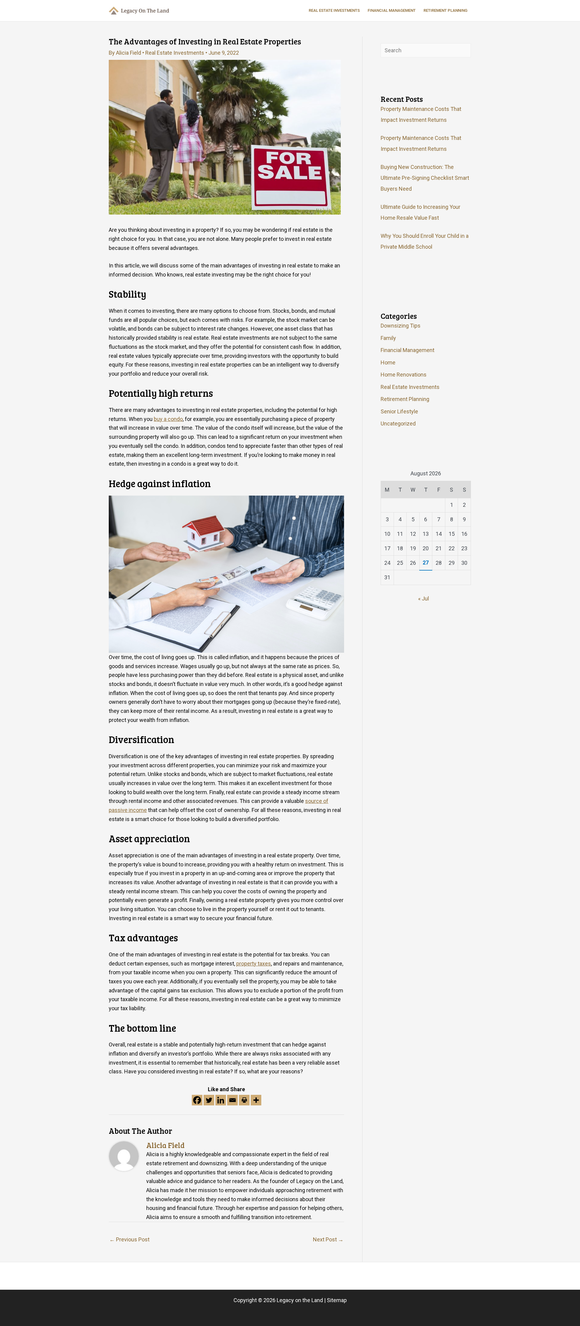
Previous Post (129, 1239)
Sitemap (337, 1300)
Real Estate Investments (174, 53)
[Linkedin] (220, 1100)
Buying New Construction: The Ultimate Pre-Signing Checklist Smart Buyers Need (425, 178)
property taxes (253, 963)
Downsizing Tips (400, 325)
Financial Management (407, 350)
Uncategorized (398, 423)
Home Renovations (404, 374)
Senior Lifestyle (399, 411)
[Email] (232, 1100)
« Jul (423, 598)
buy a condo (168, 419)
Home (388, 362)
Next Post (328, 1239)
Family (388, 338)
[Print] (244, 1100)
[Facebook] (197, 1100)
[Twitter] (209, 1100)
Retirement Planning (405, 399)
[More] (256, 1100)
